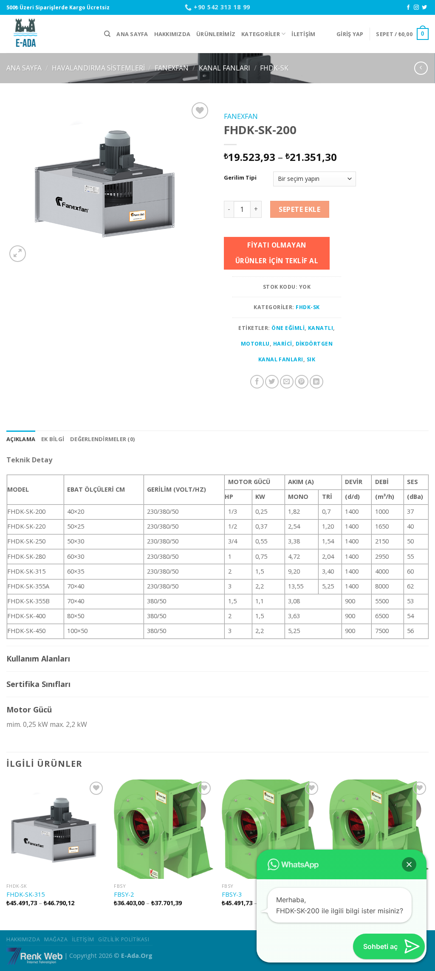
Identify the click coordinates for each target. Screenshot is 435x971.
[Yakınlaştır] (17, 253)
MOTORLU (255, 343)
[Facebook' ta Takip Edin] (408, 8)
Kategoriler (260, 34)
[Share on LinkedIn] (316, 381)
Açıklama (20, 439)
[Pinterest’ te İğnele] (301, 381)
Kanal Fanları (224, 68)
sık (311, 359)
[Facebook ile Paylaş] (257, 381)
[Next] (428, 854)
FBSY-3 (232, 894)
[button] (409, 864)
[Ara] (107, 34)
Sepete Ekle (299, 209)
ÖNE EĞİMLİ (288, 328)
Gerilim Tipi (240, 178)
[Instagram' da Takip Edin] (416, 8)
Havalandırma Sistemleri (98, 68)
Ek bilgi (52, 439)
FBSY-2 (124, 894)
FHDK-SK (274, 68)
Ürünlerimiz (215, 34)
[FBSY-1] (379, 829)
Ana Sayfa (132, 34)
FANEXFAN (172, 68)
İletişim (303, 34)
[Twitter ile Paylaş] (272, 381)
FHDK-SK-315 (25, 894)
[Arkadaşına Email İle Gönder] (287, 381)
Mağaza (56, 939)
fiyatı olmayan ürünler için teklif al (276, 252)
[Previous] (6, 854)
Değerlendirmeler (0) (102, 439)
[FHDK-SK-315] (56, 829)
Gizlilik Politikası (124, 939)
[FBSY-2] (163, 829)
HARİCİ (282, 343)
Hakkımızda (172, 34)
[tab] (20, 439)
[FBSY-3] (271, 829)
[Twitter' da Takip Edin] (424, 8)
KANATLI (320, 328)
